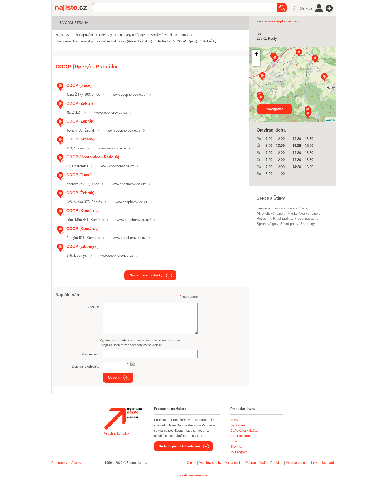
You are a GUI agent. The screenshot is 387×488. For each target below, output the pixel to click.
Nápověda (328, 463)
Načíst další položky (146, 275)
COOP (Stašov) (80, 139)
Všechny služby (210, 463)
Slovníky (236, 447)
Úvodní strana (74, 23)
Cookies (276, 463)
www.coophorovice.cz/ (130, 95)
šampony (307, 224)
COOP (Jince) (79, 85)
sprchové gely (267, 224)
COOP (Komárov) (82, 210)
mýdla (292, 213)
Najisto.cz (73, 8)
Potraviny (264, 218)
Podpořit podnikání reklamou (179, 446)
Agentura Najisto (123, 418)
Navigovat (275, 109)
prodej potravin (305, 218)
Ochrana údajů (256, 463)
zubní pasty (289, 224)
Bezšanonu (238, 425)
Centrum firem (240, 436)
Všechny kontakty (116, 433)
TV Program (238, 452)
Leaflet (330, 119)
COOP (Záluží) (79, 103)
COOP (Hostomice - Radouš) (92, 157)
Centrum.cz (59, 463)
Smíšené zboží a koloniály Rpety (282, 208)
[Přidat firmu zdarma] (330, 8)
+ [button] (256, 54)
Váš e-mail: (90, 354)
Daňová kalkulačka (244, 430)
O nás (191, 463)
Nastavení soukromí (193, 475)
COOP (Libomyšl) (82, 246)
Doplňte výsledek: (85, 366)
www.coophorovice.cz (110, 112)
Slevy (234, 420)
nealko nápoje (309, 213)
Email (234, 441)
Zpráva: (93, 307)
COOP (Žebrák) (80, 121)
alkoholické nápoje (271, 213)
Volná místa (233, 463)
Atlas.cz (76, 463)
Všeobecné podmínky (301, 463)
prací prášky (282, 218)
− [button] (256, 62)
